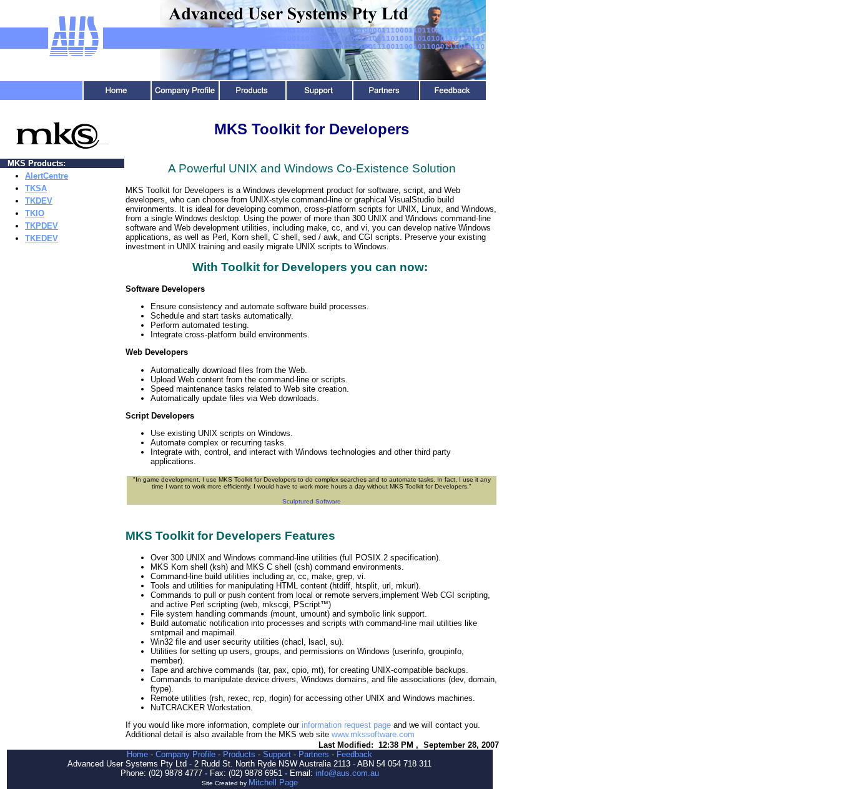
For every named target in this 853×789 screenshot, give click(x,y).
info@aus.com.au (347, 773)
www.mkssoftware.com (373, 734)
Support (277, 754)
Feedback (354, 754)
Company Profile (185, 754)
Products (239, 754)
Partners (313, 754)
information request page (346, 725)
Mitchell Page (273, 782)
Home (137, 754)
